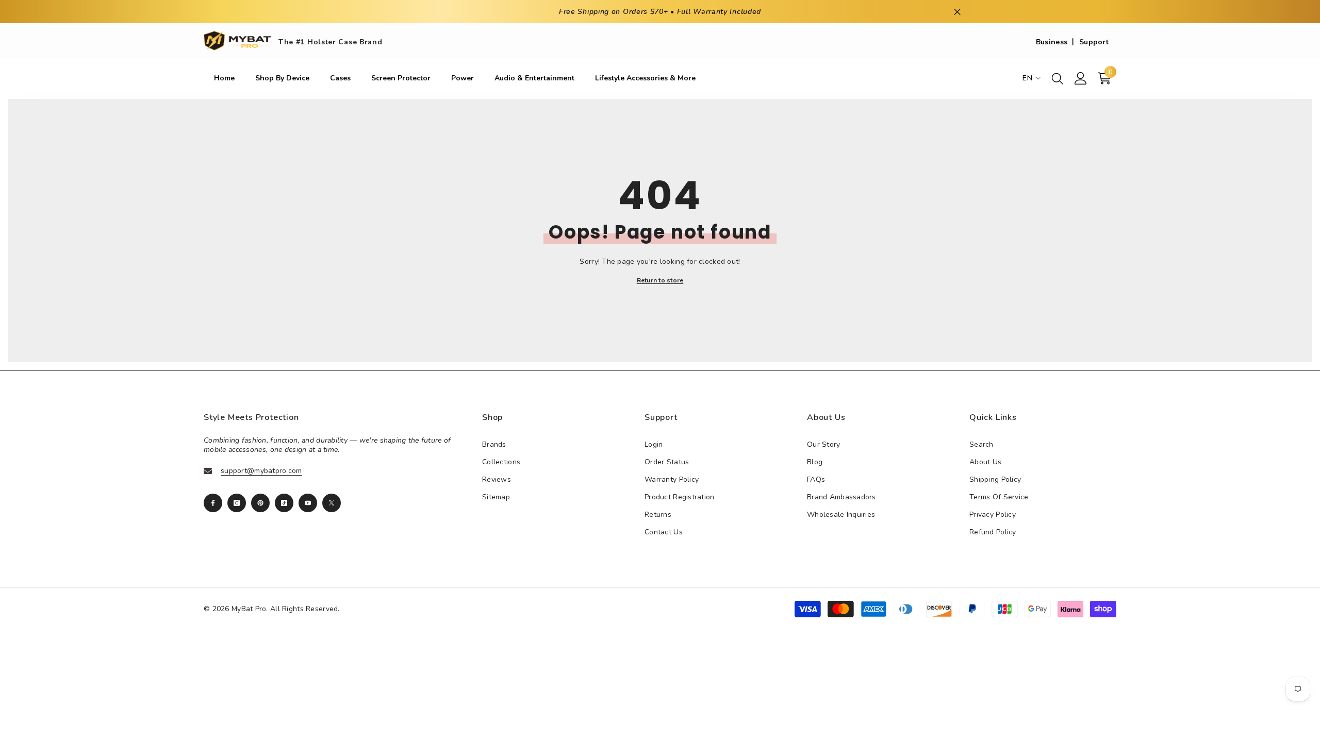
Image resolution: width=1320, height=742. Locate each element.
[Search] (1057, 78)
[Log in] (1081, 78)
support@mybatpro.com (261, 471)
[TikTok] (284, 503)
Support (1094, 42)
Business (1051, 42)
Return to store (660, 280)
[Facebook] (213, 503)
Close (957, 11)
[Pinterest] (260, 503)
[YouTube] (308, 503)
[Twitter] (331, 503)
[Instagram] (236, 503)
